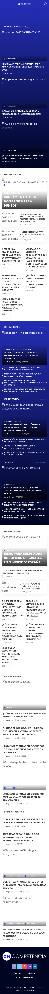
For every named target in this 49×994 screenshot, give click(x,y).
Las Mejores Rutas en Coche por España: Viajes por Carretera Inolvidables (23, 797)
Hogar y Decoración (15, 876)
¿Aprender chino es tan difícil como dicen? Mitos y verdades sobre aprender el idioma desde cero (32, 217)
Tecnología (11, 58)
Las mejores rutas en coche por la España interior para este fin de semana (23, 749)
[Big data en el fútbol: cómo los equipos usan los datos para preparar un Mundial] (24, 420)
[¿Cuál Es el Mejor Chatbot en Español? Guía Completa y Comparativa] (24, 137)
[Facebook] (14, 966)
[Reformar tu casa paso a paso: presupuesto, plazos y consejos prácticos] (24, 911)
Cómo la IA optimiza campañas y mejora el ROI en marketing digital (21, 113)
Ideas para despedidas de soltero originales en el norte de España (23, 557)
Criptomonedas (11, 327)
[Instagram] (29, 966)
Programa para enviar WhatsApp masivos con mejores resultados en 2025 (23, 66)
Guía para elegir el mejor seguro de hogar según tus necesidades (24, 821)
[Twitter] (19, 966)
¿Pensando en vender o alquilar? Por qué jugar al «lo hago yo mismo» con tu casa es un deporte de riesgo (36, 258)
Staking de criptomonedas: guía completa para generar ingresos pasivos (24, 368)
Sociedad (10, 185)
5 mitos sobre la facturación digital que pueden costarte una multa (23, 490)
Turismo (9, 550)
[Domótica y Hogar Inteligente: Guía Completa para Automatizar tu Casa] (24, 863)
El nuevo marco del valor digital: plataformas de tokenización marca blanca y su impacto (25, 382)
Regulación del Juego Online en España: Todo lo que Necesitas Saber (25, 440)
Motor (9, 707)
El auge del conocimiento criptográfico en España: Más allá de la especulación (24, 390)
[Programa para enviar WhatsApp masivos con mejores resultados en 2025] (24, 46)
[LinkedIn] (35, 966)
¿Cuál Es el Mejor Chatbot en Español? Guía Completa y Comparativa (24, 157)
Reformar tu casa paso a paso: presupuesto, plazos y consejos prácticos (24, 933)
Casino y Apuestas (12, 399)
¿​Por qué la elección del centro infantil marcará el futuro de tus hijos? (11, 655)
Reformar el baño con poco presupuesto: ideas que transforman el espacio (21, 837)
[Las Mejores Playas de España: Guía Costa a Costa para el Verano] (10, 588)
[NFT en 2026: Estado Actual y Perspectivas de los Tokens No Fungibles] (24, 348)
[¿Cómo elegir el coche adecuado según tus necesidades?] (24, 695)
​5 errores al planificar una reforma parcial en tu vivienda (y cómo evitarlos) (12, 255)
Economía (8, 462)
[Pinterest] (24, 966)
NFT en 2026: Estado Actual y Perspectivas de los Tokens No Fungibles (21, 355)
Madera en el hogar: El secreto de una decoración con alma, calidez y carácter (12, 283)
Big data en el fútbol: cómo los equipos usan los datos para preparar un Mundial (22, 427)
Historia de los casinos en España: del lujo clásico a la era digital (24, 453)
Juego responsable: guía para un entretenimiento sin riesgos (19, 447)
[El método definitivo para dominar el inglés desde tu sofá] (10, 236)
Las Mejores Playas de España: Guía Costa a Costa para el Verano (30, 586)
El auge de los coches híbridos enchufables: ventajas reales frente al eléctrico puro (23, 731)
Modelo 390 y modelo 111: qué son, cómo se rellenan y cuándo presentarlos (23, 503)
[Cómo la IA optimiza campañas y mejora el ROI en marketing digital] (24, 93)
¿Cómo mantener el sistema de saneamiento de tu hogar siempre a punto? (21, 197)
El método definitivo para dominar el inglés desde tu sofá (32, 234)
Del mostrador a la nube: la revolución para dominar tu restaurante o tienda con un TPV (12, 608)
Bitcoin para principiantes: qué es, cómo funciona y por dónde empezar (23, 375)
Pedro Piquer (10, 162)
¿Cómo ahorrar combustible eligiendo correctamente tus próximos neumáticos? (35, 632)
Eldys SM (8, 73)
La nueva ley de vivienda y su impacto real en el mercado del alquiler (24, 516)
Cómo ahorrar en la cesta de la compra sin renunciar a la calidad (24, 510)
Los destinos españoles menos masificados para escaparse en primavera (22, 572)
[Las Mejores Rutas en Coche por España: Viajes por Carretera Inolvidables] (24, 775)
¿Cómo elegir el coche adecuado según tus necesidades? (24, 715)
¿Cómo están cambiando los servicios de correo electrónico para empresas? (12, 632)
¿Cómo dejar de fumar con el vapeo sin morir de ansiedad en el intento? (12, 304)
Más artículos (40, 327)
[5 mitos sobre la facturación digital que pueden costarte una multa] (24, 483)
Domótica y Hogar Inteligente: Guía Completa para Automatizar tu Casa (24, 885)
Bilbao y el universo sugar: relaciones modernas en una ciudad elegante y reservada (36, 608)
